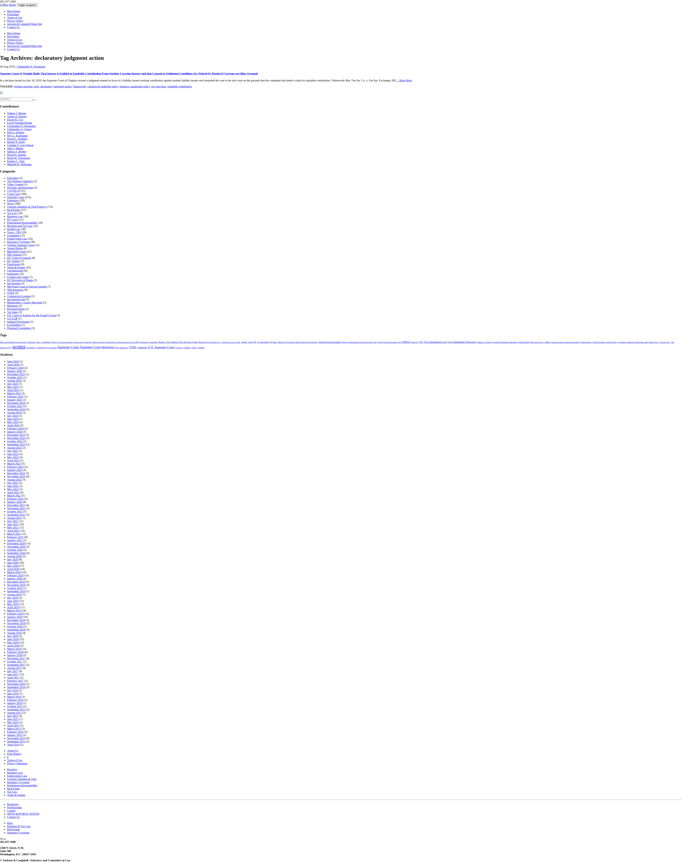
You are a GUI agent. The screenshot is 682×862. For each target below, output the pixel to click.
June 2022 (13, 486)
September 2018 (16, 629)
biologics (88, 342)
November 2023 (16, 438)
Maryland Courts (16, 251)
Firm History (14, 753)
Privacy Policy (15, 20)
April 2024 (13, 425)
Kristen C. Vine (16, 161)
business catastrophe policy (135, 86)
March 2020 (14, 572)
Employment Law (17, 238)
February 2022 (15, 498)
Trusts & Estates (16, 267)
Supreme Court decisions (97, 347)
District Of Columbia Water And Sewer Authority (298, 342)
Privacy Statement (17, 763)
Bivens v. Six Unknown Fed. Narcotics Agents (178, 342)
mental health (523, 342)
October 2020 (15, 549)
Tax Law (12, 213)
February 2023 (15, 466)
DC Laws (12, 219)
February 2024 (15, 428)
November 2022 (16, 476)
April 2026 (13, 364)
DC (255, 342)
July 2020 (12, 559)
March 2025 (14, 393)
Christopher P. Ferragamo (31, 66)
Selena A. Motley (17, 151)
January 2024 (14, 431)
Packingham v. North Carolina (592, 342)
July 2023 (12, 450)
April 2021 (13, 530)
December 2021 (16, 505)
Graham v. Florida (484, 342)
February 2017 (15, 680)
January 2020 (14, 578)
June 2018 (13, 639)
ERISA (406, 341)
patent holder (611, 342)
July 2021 (12, 521)
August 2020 (14, 556)
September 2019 (16, 591)
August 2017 (14, 668)
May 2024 (13, 422)
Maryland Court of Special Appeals (27, 286)
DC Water (273, 342)
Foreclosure (13, 264)
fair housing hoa (16, 299)
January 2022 (14, 501)
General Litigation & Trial (21, 779)
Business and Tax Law (20, 225)
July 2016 (12, 690)
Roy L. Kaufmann (17, 135)
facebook (414, 342)
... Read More (404, 80)
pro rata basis (158, 86)
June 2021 (13, 524)
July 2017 (12, 671)
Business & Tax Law (19, 826)
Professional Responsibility (22, 222)
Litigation (12, 200)
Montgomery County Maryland (24, 302)
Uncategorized (15, 270)
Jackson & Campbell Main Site (24, 24)
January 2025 (14, 399)
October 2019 (15, 588)
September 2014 (16, 741)
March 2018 (14, 648)
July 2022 (12, 482)
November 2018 (16, 623)
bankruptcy (13, 273)
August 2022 (14, 479)
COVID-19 (13, 190)
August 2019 (14, 594)
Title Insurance (15, 289)
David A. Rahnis (16, 154)
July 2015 (12, 715)
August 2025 (14, 380)
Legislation (13, 235)
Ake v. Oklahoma (43, 342)
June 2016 (13, 693)
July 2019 (12, 597)
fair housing (13, 283)
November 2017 (16, 658)
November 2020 (16, 546)
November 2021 (16, 508)
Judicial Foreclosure (18, 321)
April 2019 (13, 607)
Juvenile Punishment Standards (505, 342)
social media (52, 348)
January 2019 (14, 616)
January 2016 (14, 703)
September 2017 (16, 664)
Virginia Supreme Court (20, 245)
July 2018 (12, 636)
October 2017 (15, 661)
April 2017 (13, 677)
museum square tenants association (565, 342)
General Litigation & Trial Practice (26, 206)
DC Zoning (13, 261)
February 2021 (15, 537)
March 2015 (14, 728)
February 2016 (15, 699)
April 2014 (13, 744)
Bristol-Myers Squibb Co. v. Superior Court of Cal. (219, 342)
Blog (10, 823)
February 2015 (15, 731)
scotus (18, 346)
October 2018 (15, 626)
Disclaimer (13, 14)
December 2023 (16, 434)
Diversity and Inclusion (20, 187)
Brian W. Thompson (18, 157)
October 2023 (15, 441)
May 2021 (13, 527)
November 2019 (16, 584)
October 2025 (15, 377)
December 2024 (16, 402)
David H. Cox (15, 119)
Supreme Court (15, 197)
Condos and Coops (18, 277)
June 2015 (13, 719)
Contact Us (13, 27)
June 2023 (13, 454)
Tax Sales (12, 312)
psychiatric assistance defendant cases (632, 342)
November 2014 (16, 738)
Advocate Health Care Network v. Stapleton (18, 342)
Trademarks (142, 347)
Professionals (14, 807)
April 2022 (13, 492)
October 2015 (15, 706)
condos (244, 342)
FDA (421, 342)
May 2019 (13, 604)
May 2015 (13, 722)
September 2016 (16, 687)
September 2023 (16, 444)
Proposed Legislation (19, 328)
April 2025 (13, 390)
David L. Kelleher (17, 138)
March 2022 (14, 495)
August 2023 (14, 447)
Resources (13, 804)
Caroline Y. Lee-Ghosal (20, 145)
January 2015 (14, 735)
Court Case (13, 193)
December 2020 (16, 543)
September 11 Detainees (36, 348)
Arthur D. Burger (17, 116)
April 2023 (13, 460)
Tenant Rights (15, 248)
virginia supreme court (26, 86)
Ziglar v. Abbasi (197, 348)
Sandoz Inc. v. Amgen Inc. (659, 342)
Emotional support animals (330, 342)
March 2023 (14, 463)
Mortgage (12, 305)
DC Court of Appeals (19, 257)
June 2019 (13, 600)
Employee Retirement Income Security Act (359, 342)
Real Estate (13, 209)
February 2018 (15, 652)
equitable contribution (179, 86)
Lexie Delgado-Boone (19, 122)
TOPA (10, 292)
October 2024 (15, 406)
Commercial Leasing (18, 296)
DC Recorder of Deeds (20, 280)
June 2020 (13, 562)
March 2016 (14, 696)
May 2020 (13, 565)
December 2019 (16, 581)
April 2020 (13, 569)
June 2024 (13, 418)
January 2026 (14, 371)
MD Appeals (14, 254)
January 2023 (14, 470)
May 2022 (13, 489)
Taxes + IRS (14, 232)
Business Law (15, 216)
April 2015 (13, 725)
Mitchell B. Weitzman (19, 164)
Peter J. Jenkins (15, 132)
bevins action (78, 342)
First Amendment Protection (461, 342)
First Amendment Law (435, 342)
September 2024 (16, 409)
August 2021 (14, 517)
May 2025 (13, 387)
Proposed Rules (16, 308)
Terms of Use (14, 17)
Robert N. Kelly (16, 142)
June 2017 (13, 674)
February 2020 (15, 575)
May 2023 (13, 457)
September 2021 (16, 514)
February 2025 (15, 396)
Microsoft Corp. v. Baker (540, 342)
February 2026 (15, 367)
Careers (11, 810)
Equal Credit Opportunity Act (389, 342)
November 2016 (16, 683)
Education (12, 178)
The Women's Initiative (20, 181)
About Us (12, 750)
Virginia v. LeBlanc (183, 348)
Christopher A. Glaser (19, 129)
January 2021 (14, 540)
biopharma (143, 342)
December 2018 (16, 620)
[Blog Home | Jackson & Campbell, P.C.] (8, 4)
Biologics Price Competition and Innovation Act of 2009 (115, 342)
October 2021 (15, 511)
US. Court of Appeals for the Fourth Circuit (31, 315)
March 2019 (14, 610)
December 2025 (16, 374)
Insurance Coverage (18, 241)
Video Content (15, 184)
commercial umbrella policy (102, 86)
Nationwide (79, 86)
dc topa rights (263, 342)
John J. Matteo (15, 148)
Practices (12, 769)
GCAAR (12, 318)
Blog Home (13, 11)
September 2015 (16, 709)
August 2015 (14, 712)
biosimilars (153, 342)
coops (250, 342)
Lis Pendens (14, 324)
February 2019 (15, 613)
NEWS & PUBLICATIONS (23, 813)
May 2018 (13, 642)
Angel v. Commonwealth (62, 342)
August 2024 (14, 412)
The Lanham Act (121, 348)
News (10, 203)
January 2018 (14, 655)
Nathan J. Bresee (16, 113)
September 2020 (16, 553)
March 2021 (14, 533)
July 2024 (12, 415)
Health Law (13, 229)
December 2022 (16, 473)
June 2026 (13, 361)
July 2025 (12, 383)
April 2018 (13, 645)
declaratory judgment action (55, 86)
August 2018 (14, 632)
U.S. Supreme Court (161, 347)
